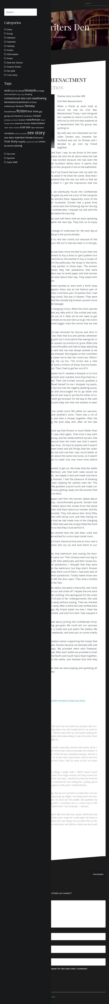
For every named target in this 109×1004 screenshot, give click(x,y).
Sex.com (11, 153)
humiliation (28, 116)
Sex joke (11, 70)
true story (10, 141)
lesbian (22, 120)
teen (6, 137)
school (17, 133)
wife (36, 142)
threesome (38, 137)
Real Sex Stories (15, 62)
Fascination (98, 874)
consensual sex (14, 98)
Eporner (11, 158)
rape (33, 127)
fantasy (30, 106)
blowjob (30, 90)
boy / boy (20, 94)
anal (7, 90)
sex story (80, 700)
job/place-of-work (11, 120)
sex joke (23, 133)
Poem (10, 58)
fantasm (20, 106)
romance (63, 700)
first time (32, 111)
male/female (33, 119)
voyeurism (30, 142)
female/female (10, 111)
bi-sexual (20, 90)
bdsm (12, 91)
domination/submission (16, 102)
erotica (32, 102)
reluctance (39, 127)
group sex (9, 115)
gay (40, 111)
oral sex (25, 127)
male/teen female (22, 123)
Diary (9, 29)
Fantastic (11, 41)
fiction (21, 110)
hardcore (18, 115)
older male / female (11, 127)
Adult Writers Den (54, 26)
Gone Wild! (12, 162)
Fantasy (11, 46)
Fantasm (11, 37)
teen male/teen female (21, 137)
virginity (22, 141)
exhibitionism (9, 106)
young (18, 145)
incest (71, 700)
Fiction (54, 87)
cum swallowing (36, 98)
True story (12, 74)
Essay (10, 33)
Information (12, 54)
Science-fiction (14, 66)
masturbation (38, 123)
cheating (28, 94)
